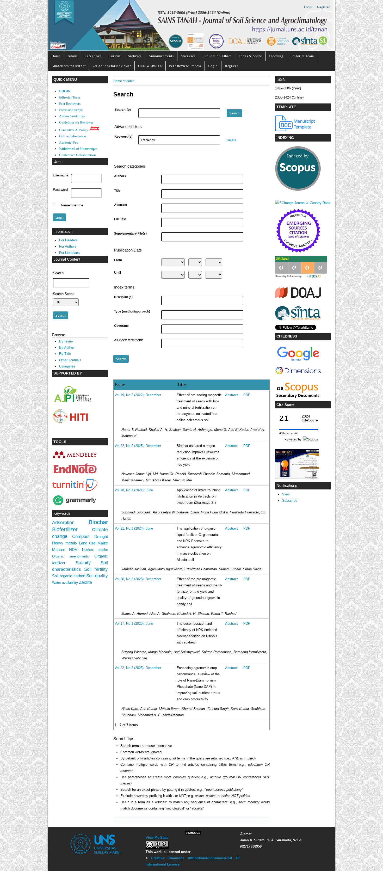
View (285, 494)
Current (115, 56)
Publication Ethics (217, 56)
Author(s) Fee (68, 142)
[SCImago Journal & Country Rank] (302, 203)
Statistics (188, 56)
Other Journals (70, 360)
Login (308, 7)
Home (56, 56)
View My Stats (157, 837)
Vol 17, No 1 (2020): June (134, 623)
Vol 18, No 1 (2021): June (134, 490)
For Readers (68, 240)
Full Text (120, 219)
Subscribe (289, 500)
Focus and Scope (71, 110)
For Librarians (69, 253)
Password (60, 190)
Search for (122, 110)
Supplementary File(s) (130, 233)
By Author (66, 347)
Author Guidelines (72, 116)
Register (323, 7)
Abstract (120, 205)
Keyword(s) (123, 136)
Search (129, 81)
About (72, 56)
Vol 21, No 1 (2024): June (134, 528)
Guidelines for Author (69, 66)
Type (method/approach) (132, 311)
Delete (231, 140)
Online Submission (72, 136)
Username (60, 175)
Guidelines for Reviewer (112, 66)
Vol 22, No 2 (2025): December (138, 446)
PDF (246, 395)
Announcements (161, 56)
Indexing (276, 56)
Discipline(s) (123, 297)
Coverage (121, 326)
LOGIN (64, 91)
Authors (120, 176)
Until (117, 272)
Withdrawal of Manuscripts (78, 149)
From (118, 260)
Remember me (72, 205)
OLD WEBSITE (150, 66)
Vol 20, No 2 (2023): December (138, 579)
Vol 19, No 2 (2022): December (138, 395)
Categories (93, 56)
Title (117, 190)
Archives (134, 56)
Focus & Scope (250, 56)
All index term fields (129, 340)
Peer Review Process (185, 66)
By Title (65, 354)
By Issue (66, 341)
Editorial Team (302, 56)
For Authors (68, 246)
